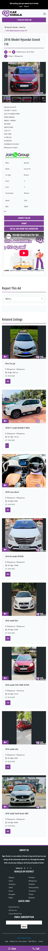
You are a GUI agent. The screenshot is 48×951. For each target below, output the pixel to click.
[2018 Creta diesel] (24, 470)
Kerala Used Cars (14, 907)
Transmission (9, 193)
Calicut (11, 881)
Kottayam (32, 877)
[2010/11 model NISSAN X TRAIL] (24, 406)
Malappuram (33, 881)
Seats (7, 187)
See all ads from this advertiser (24, 228)
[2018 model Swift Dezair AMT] (24, 792)
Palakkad (32, 884)
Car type (8, 175)
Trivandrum (32, 891)
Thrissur (31, 894)
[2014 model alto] (24, 728)
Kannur (11, 891)
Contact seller (24, 218)
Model (7, 169)
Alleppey (11, 877)
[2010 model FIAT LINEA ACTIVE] (24, 663)
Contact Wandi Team (15, 914)
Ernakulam (12, 884)
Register (26, 6)
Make (7, 163)
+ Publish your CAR (24, 20)
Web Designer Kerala (24, 938)
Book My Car (33, 941)
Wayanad (32, 897)
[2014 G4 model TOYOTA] (24, 535)
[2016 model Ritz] (24, 599)
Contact (40, 941)
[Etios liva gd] (24, 342)
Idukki (11, 887)
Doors (7, 181)
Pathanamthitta (34, 887)
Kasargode (12, 894)
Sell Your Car (13, 910)
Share (24, 223)
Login (20, 6)
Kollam (11, 897)
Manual (26, 193)
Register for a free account (18, 941)
